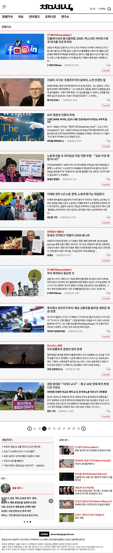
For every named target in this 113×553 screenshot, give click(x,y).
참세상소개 (6, 539)
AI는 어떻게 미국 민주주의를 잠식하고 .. (19, 515)
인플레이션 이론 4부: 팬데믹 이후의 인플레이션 (93, 477)
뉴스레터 (44, 539)
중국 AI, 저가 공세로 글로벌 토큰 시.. (18, 498)
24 (49, 428)
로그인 (92, 9)
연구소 (65, 16)
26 (59, 428)
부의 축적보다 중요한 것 (60, 273)
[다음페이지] (83, 428)
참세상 (56, 7)
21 (34, 428)
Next (51, 501)
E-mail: (77, 546)
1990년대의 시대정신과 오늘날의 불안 (93, 503)
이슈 (20, 16)
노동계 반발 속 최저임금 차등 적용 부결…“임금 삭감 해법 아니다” (78, 157)
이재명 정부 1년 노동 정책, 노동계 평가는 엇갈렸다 (75, 194)
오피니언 (50, 16)
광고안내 (24, 539)
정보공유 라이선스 (86, 549)
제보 (101, 9)
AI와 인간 (16, 488)
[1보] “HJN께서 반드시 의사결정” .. (20, 451)
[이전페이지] (29, 428)
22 (39, 428)
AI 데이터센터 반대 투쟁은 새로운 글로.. (19, 506)
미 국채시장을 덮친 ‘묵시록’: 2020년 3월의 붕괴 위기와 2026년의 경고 (93, 490)
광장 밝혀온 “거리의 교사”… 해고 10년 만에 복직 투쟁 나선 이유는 (78, 385)
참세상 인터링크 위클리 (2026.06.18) (68, 235)
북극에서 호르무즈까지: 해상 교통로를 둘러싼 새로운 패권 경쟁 (78, 309)
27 (64, 428)
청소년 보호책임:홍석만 (75, 539)
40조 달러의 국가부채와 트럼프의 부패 (21, 456)
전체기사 (7, 16)
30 (78, 428)
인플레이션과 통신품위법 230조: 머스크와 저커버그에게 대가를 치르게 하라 (77, 40)
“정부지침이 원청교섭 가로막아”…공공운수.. (24, 465)
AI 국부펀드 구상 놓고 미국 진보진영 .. (18, 502)
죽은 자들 (89, 516)
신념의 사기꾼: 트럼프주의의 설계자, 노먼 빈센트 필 (76, 80)
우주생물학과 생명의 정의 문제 (64, 349)
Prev (3, 501)
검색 (109, 9)
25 (54, 428)
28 (69, 428)
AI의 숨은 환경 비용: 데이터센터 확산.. (19, 511)
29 (73, 428)
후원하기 (15, 539)
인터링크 (34, 16)
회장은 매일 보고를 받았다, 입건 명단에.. (22, 446)
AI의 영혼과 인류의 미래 (60, 115)
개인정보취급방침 (56, 539)
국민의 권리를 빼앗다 (13, 461)
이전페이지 (34, 539)
